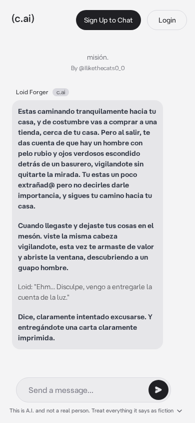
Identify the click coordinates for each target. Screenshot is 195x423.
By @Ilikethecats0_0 (97, 68)
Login (167, 20)
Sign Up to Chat (108, 20)
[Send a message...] (158, 390)
